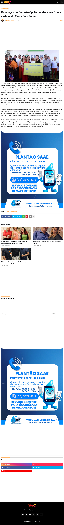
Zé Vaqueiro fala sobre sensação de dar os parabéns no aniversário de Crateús (16, 263)
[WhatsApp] (23, 216)
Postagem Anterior (7, 314)
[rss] (37, 514)
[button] (2, 2)
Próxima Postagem (57, 314)
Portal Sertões (36, 521)
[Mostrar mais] (33, 216)
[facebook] (22, 514)
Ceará (7, 211)
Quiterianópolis (13, 211)
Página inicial (4, 8)
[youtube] (30, 514)
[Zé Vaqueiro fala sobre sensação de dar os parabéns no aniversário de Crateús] (16, 254)
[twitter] (26, 514)
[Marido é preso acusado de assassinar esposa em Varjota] (48, 233)
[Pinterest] (27, 216)
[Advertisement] (30, 37)
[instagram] (33, 514)
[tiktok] (41, 514)
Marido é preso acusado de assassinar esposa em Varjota (47, 242)
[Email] (30, 216)
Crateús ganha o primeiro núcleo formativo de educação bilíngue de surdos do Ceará (14, 242)
